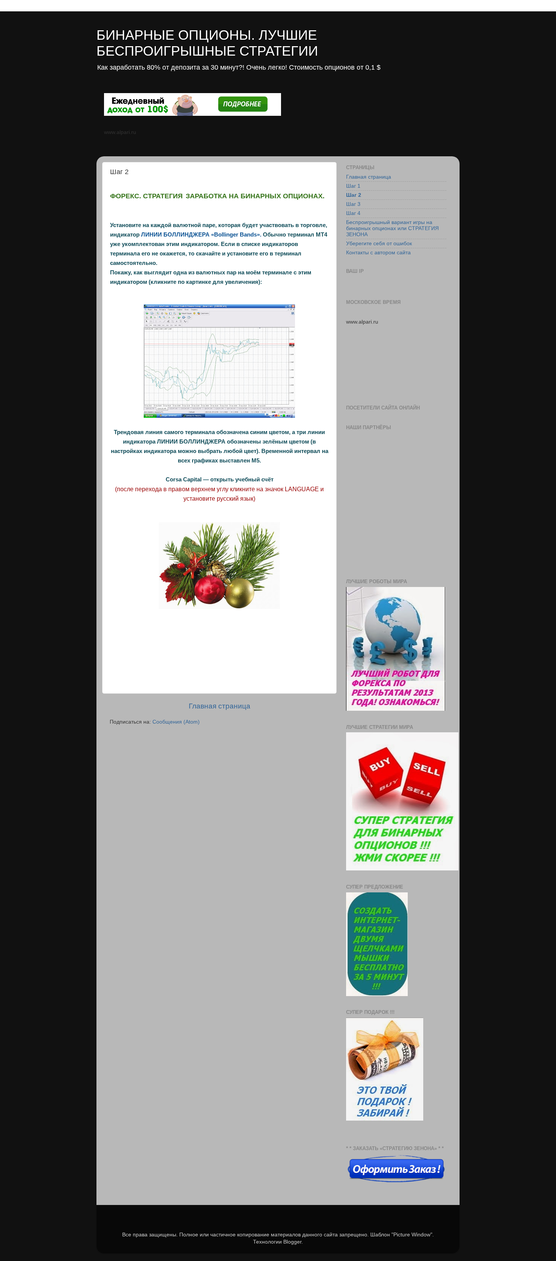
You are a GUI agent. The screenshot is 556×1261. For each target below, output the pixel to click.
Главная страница (219, 706)
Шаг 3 (353, 204)
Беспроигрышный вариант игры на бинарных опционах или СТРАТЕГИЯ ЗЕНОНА (392, 228)
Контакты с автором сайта (378, 252)
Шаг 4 (353, 213)
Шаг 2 (353, 195)
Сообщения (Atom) (176, 722)
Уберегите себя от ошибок (379, 243)
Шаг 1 (353, 186)
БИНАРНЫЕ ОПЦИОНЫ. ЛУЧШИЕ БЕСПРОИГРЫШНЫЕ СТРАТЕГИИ (207, 43)
